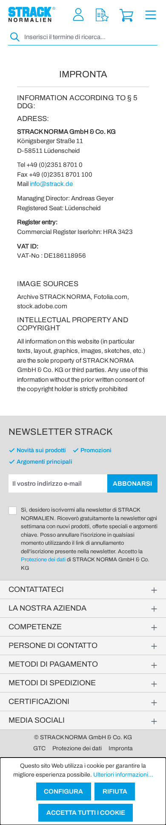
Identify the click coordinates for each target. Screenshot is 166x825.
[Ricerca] (15, 37)
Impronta (121, 748)
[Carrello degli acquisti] (126, 15)
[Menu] (151, 15)
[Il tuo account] (78, 15)
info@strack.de (51, 183)
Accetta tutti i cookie (85, 812)
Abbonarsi (132, 483)
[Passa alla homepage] (32, 14)
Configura (63, 791)
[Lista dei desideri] (102, 15)
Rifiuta (115, 791)
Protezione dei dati (43, 560)
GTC (39, 748)
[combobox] (90, 37)
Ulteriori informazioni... (123, 775)
